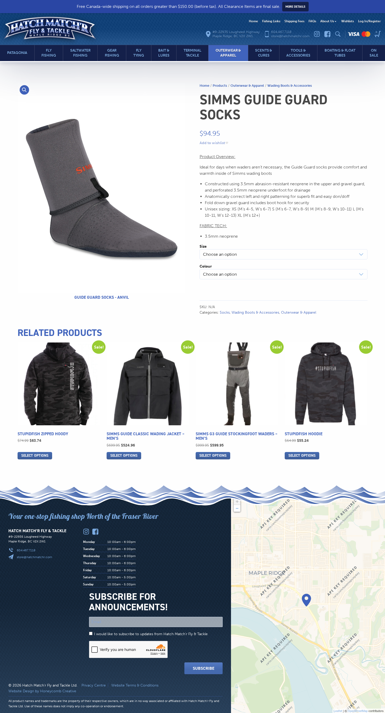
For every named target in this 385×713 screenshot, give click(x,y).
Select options (34, 455)
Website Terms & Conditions (134, 685)
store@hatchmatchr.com (34, 557)
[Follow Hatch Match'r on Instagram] (317, 34)
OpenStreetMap (358, 711)
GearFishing (112, 52)
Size (203, 246)
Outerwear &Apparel (228, 52)
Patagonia (17, 53)
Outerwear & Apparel (247, 86)
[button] (24, 90)
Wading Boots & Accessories (289, 86)
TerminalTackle (192, 52)
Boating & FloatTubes (339, 52)
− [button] (237, 508)
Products (220, 86)
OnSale (374, 52)
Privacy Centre (93, 685)
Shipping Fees (294, 21)
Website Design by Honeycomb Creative (42, 691)
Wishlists (347, 21)
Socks (225, 312)
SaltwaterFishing (80, 52)
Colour (206, 266)
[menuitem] (253, 21)
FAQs (312, 21)
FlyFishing (48, 52)
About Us (327, 21)
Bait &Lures (163, 52)
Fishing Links (271, 21)
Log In (369, 21)
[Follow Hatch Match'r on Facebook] (327, 34)
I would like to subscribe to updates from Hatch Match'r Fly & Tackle (151, 634)
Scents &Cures (263, 52)
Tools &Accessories (298, 52)
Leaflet (338, 711)
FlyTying (138, 52)
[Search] (338, 34)
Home (253, 21)
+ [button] (237, 501)
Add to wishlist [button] (212, 143)
